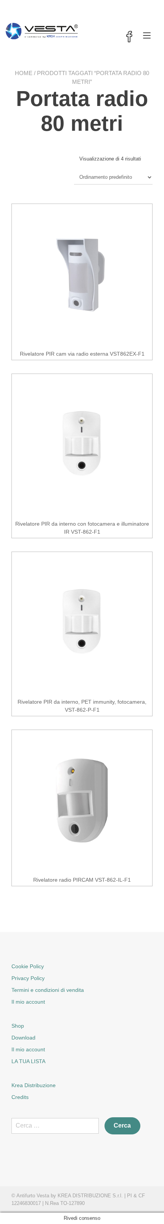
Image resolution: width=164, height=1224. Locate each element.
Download (23, 1038)
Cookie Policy (27, 966)
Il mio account (28, 1002)
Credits (20, 1097)
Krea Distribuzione (33, 1085)
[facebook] (129, 37)
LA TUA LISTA (28, 1061)
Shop (17, 1026)
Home (23, 73)
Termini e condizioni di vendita (47, 990)
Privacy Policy (28, 978)
